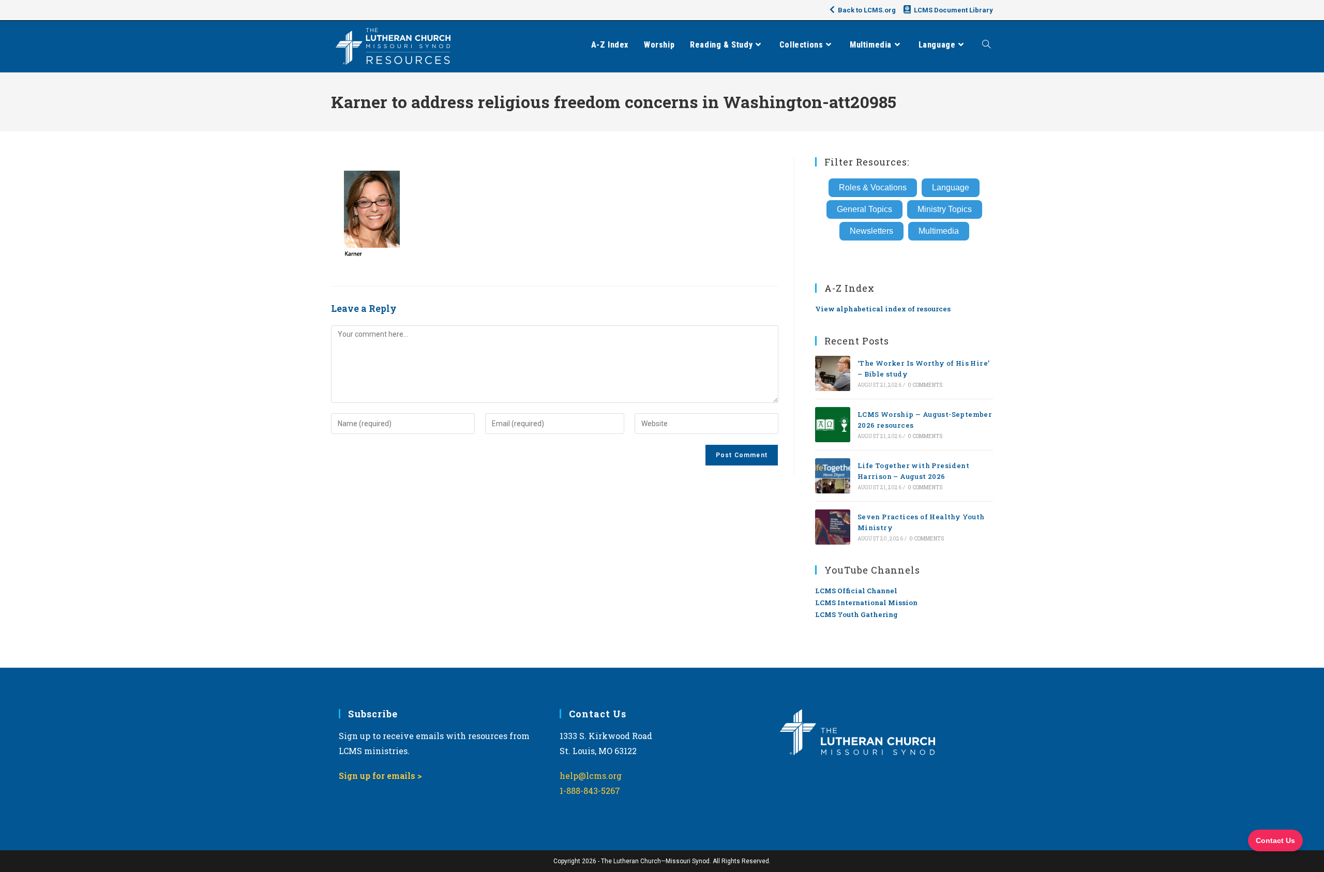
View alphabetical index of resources (883, 308)
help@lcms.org (591, 775)
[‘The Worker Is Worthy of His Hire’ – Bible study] (832, 373)
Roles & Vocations (873, 187)
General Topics (864, 209)
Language (950, 187)
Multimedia (939, 231)
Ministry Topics (944, 209)
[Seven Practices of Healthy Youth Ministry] (832, 527)
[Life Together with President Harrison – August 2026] (832, 475)
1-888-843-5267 (590, 790)
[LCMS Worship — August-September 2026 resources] (832, 424)
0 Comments (925, 385)
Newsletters (871, 231)
